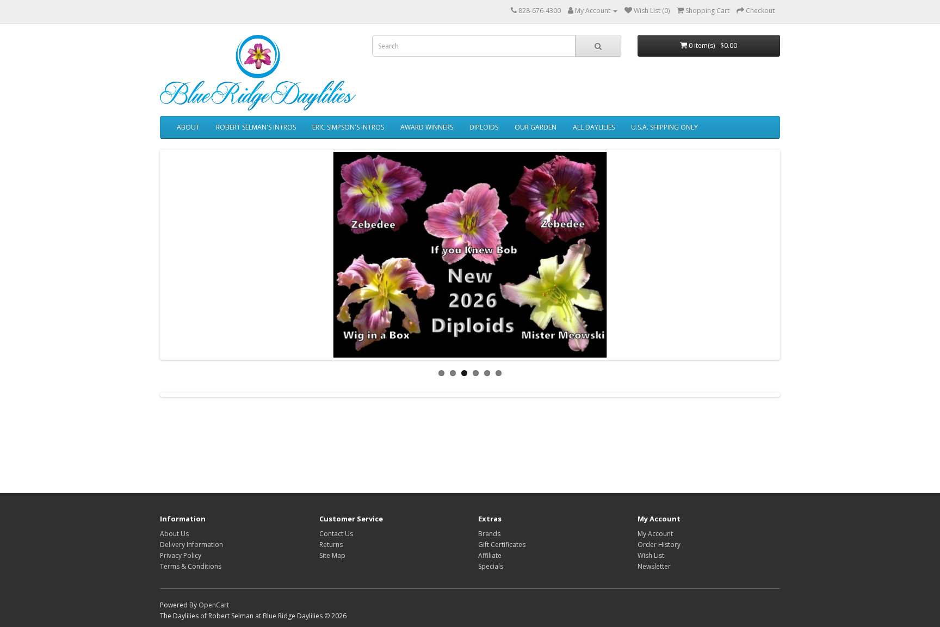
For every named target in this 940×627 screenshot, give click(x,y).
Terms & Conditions (190, 566)
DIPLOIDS (483, 127)
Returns (331, 544)
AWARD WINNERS (426, 127)
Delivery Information (191, 544)
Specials (490, 566)
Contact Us (336, 533)
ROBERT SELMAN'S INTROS (256, 127)
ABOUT (188, 127)
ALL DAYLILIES (594, 127)
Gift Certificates (501, 544)
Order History (659, 544)
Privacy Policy (180, 555)
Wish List (651, 555)
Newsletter (654, 566)
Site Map (332, 555)
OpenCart (214, 605)
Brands (489, 533)
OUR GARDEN (535, 127)
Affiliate (490, 555)
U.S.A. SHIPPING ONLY (664, 127)
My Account (655, 533)
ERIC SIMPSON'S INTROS (348, 127)
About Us (174, 533)
